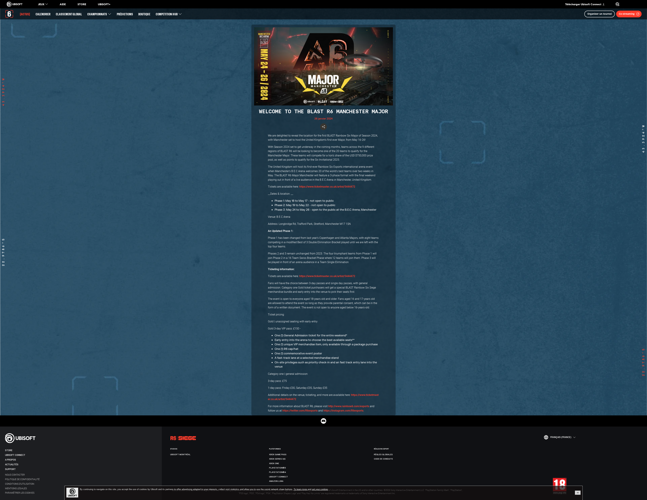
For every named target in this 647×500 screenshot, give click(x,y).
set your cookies (320, 489)
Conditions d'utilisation (19, 483)
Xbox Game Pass (277, 454)
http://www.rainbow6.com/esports (348, 406)
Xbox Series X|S (277, 459)
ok (578, 493)
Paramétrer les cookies (19, 492)
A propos (10, 460)
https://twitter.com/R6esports (300, 410)
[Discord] (323, 421)
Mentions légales (16, 488)
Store (8, 450)
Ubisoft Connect (15, 455)
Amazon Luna (276, 481)
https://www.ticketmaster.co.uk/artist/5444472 (327, 186)
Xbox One (274, 463)
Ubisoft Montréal (180, 454)
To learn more (301, 489)
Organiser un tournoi (599, 13)
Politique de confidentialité (22, 479)
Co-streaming (627, 13)
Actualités (11, 464)
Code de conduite (383, 459)
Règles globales (383, 454)
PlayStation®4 (277, 472)
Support (10, 469)
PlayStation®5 (277, 468)
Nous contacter (15, 474)
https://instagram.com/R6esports (343, 410)
